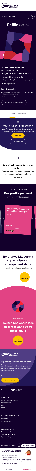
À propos (12, 113)
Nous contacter (10, 380)
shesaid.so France (6, 421)
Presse (3, 407)
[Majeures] (18, 6)
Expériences (22, 113)
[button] (2, 220)
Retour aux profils (9, 16)
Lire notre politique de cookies (9, 463)
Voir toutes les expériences (14, 102)
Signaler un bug (6, 437)
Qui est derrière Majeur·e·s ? (9, 400)
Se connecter (18, 141)
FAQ (2, 405)
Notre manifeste (6, 402)
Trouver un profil (6, 432)
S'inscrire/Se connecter (8, 434)
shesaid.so (4, 418)
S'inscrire (18, 135)
